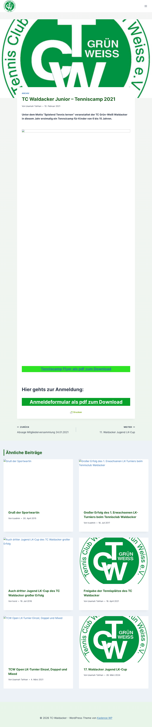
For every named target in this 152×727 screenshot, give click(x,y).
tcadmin (16, 518)
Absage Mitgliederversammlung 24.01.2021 (43, 430)
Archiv (25, 93)
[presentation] (38, 482)
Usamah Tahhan (33, 106)
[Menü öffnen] (145, 6)
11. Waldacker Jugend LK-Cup (117, 430)
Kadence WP (104, 717)
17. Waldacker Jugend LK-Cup (105, 669)
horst (14, 601)
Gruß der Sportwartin (23, 512)
